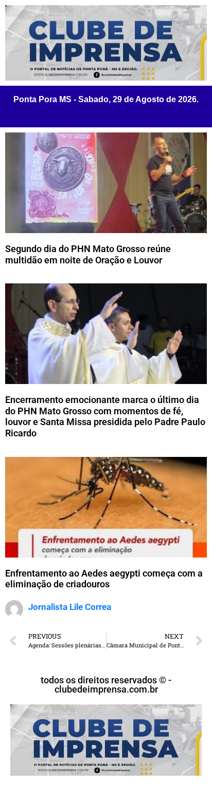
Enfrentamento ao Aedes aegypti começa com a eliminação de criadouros (104, 579)
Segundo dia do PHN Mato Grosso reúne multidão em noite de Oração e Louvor (88, 254)
